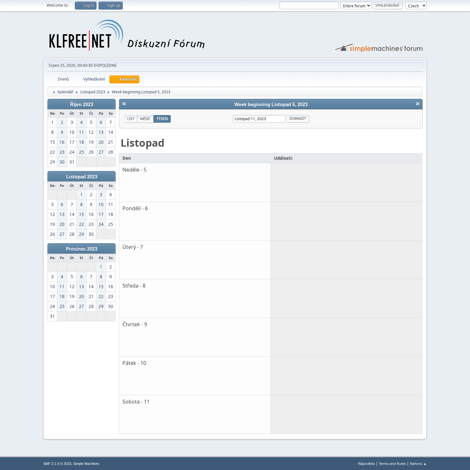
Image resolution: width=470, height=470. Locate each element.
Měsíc (145, 118)
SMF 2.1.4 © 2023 (57, 464)
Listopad (142, 143)
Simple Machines (86, 464)
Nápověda (366, 463)
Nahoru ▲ (418, 463)
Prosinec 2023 (81, 248)
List (130, 118)
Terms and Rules (392, 463)
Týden (162, 118)
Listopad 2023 (81, 176)
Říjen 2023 (81, 104)
